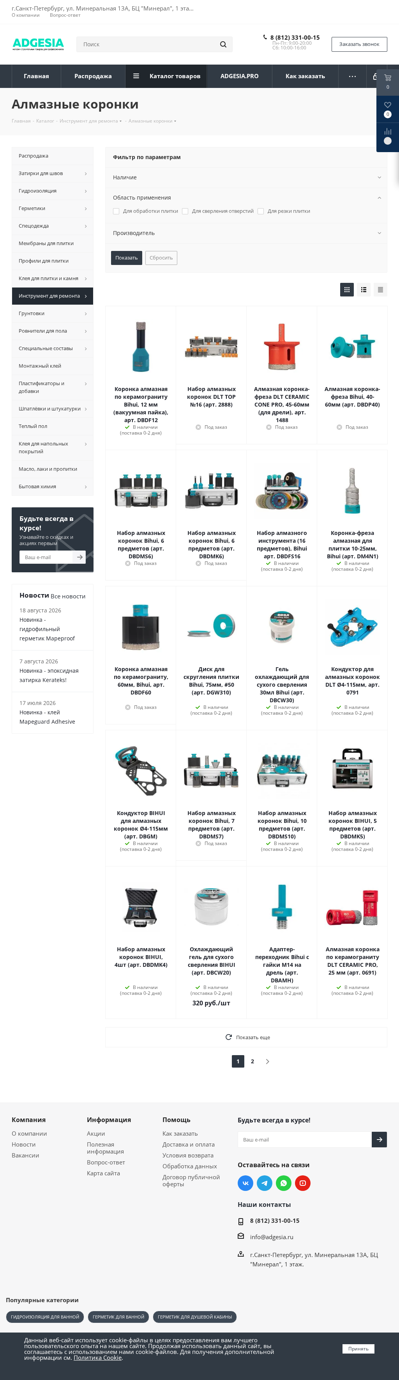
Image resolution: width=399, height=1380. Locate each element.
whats (283, 1183)
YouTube (303, 1183)
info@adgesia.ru (271, 1237)
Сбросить (161, 257)
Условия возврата (188, 1155)
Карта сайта (103, 1173)
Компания (29, 1119)
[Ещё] (353, 76)
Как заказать (180, 1133)
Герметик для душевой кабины (195, 1317)
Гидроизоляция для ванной (45, 1317)
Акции (96, 1133)
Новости (24, 1144)
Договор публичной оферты (191, 1180)
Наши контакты (264, 1204)
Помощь (176, 1119)
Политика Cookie (98, 1357)
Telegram (264, 1183)
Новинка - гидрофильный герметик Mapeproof (47, 629)
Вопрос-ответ (106, 1162)
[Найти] (223, 44)
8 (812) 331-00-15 (295, 37)
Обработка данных (189, 1166)
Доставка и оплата (188, 1144)
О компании (29, 1133)
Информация (109, 1119)
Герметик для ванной (118, 1317)
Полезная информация (105, 1147)
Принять (358, 1348)
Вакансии (25, 1155)
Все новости (68, 596)
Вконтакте (245, 1183)
